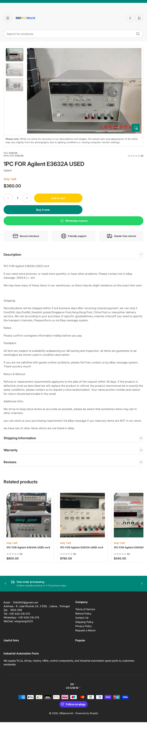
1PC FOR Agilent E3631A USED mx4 (81, 547)
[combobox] (73, 34)
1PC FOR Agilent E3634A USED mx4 (28, 547)
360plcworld (66, 713)
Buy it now (43, 209)
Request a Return (85, 630)
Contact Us (81, 617)
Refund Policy (83, 613)
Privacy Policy (83, 626)
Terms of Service (85, 609)
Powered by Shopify (86, 713)
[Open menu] (8, 18)
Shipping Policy (84, 621)
